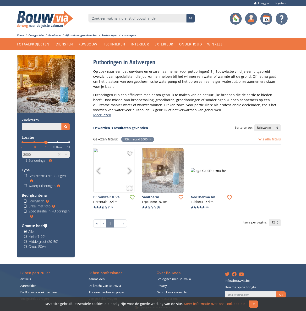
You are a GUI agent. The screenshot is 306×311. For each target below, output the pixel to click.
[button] (149, 139)
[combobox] (137, 18)
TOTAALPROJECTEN (33, 44)
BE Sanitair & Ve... (107, 197)
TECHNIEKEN (114, 44)
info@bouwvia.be (237, 281)
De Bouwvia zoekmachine (38, 292)
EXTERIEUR (164, 44)
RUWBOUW (87, 44)
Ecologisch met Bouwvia (174, 279)
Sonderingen (37, 160)
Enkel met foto (39, 206)
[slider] (46, 142)
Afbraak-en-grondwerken (81, 35)
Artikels (25, 279)
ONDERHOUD (190, 44)
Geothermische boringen (47, 175)
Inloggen (263, 3)
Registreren (282, 3)
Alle (31, 231)
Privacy (162, 286)
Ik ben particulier (35, 272)
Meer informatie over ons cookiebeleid (215, 303)
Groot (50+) (37, 246)
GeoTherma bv (203, 197)
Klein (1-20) (36, 236)
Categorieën (36, 35)
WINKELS (215, 44)
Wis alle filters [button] (269, 139)
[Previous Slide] (98, 170)
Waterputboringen (41, 185)
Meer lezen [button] (102, 115)
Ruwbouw (54, 35)
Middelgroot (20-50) (43, 241)
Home (20, 35)
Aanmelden (28, 286)
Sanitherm (150, 197)
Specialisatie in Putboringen (49, 211)
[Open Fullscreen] (129, 187)
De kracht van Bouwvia (104, 286)
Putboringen (109, 35)
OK (281, 294)
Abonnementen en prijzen (107, 292)
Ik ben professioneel (106, 272)
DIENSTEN (64, 44)
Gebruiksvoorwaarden (172, 292)
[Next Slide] (129, 170)
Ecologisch (36, 201)
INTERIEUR (140, 44)
